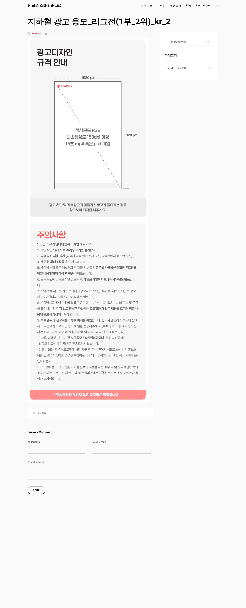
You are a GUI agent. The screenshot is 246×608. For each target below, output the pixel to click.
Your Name (34, 442)
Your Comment (36, 462)
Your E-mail (99, 442)
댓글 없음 (41, 413)
